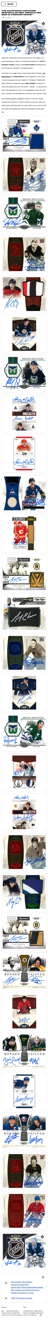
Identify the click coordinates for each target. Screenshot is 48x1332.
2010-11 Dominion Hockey (21, 1298)
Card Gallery (27, 1282)
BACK (11, 4)
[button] (24, 1277)
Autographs (16, 1282)
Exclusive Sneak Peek (19, 1285)
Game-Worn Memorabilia (21, 1287)
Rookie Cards (16, 1293)
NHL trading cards (18, 1290)
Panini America (33, 1290)
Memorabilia (38, 1287)
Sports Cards (28, 1293)
